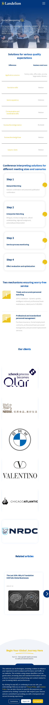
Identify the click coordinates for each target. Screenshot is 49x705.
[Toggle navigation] (43, 3)
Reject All (26, 701)
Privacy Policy (32, 687)
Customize (14, 701)
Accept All (37, 701)
